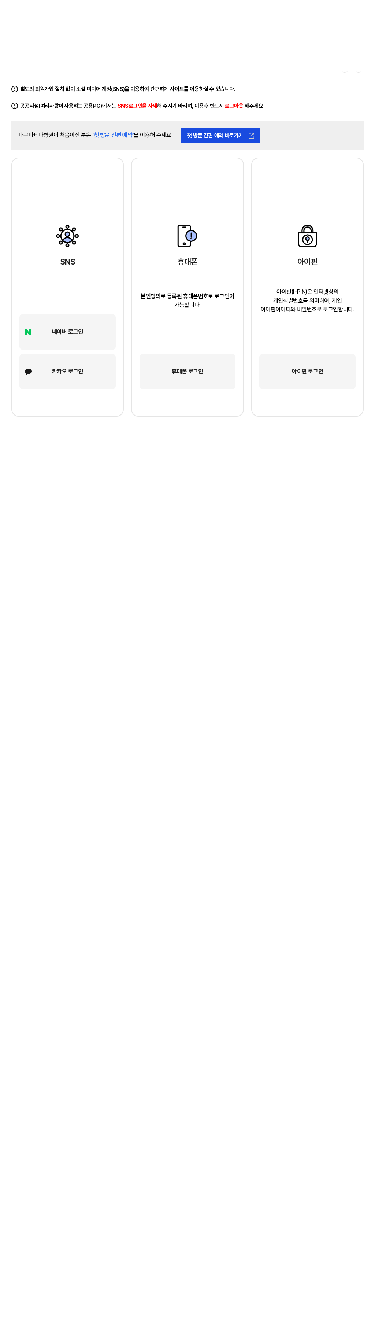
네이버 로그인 (67, 331)
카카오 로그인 (67, 371)
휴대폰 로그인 (187, 371)
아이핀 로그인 (307, 371)
